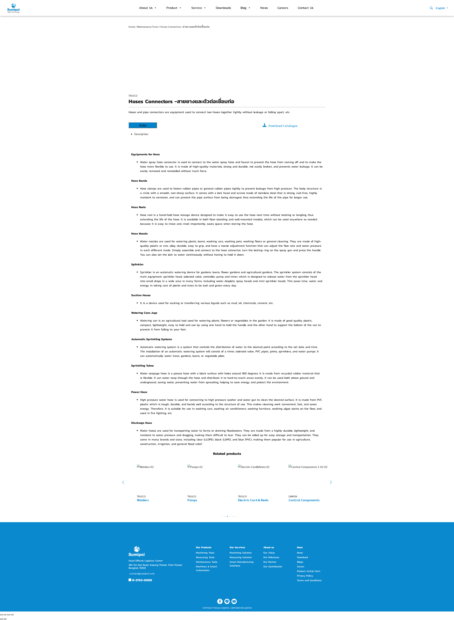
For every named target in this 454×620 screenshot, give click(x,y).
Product (172, 7)
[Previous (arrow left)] (1, 618)
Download (302, 557)
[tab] (229, 134)
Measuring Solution (241, 557)
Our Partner (269, 562)
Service (196, 7)
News (264, 7)
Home (132, 26)
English (441, 8)
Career (300, 566)
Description (141, 134)
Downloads (223, 7)
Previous (125, 482)
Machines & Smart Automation (206, 568)
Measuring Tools (205, 557)
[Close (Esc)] (1, 614)
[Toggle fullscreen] (8, 614)
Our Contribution (272, 566)
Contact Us (305, 7)
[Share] (5, 614)
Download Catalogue (282, 126)
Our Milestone (271, 557)
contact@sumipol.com (141, 573)
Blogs (300, 562)
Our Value (269, 553)
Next (329, 482)
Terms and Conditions (309, 580)
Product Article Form (308, 571)
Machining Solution (241, 553)
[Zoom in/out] (12, 614)
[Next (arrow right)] (5, 618)
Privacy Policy (305, 576)
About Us (146, 7)
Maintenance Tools (147, 26)
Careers (282, 7)
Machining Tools (205, 553)
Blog (243, 7)
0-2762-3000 (142, 580)
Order (143, 125)
